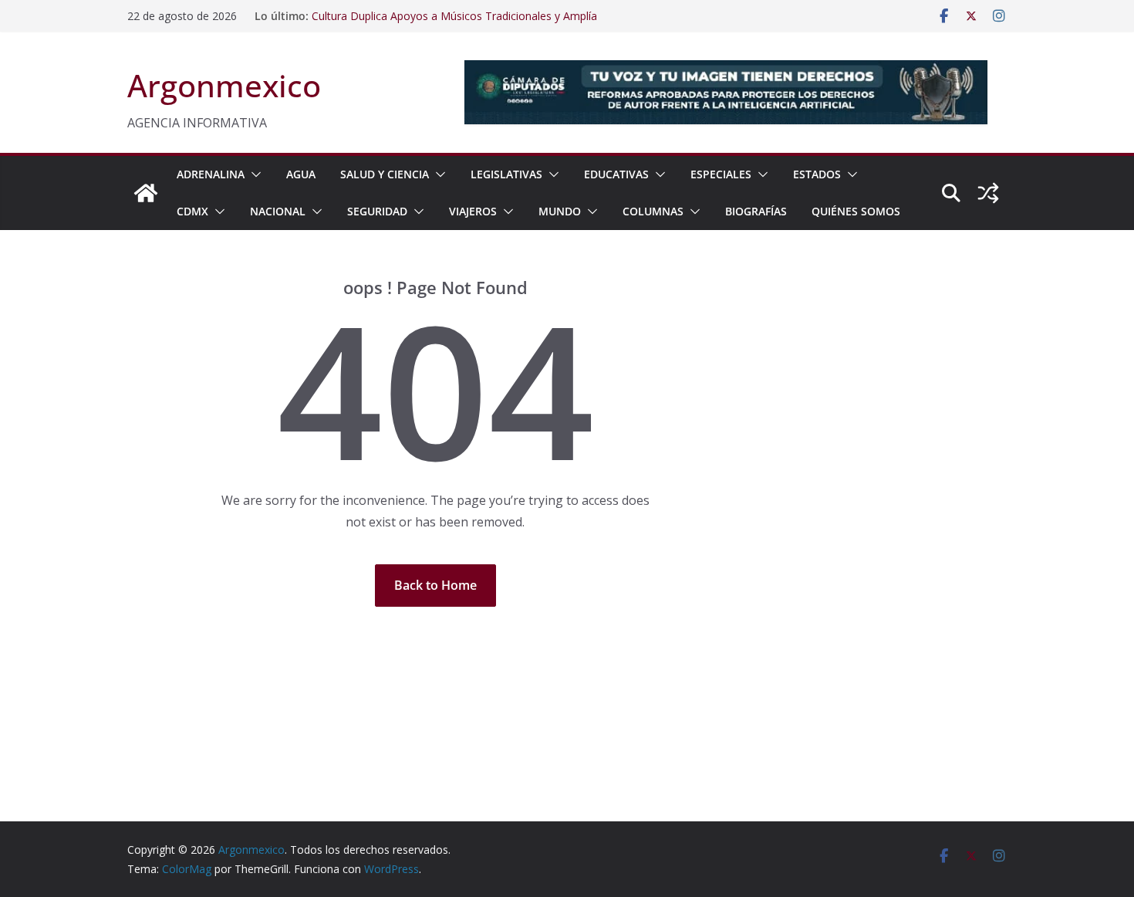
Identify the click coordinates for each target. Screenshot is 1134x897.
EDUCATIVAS (616, 174)
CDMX (192, 211)
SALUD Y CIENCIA (384, 174)
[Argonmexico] (145, 193)
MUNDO (559, 211)
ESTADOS (817, 174)
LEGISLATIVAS (506, 174)
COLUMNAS (653, 211)
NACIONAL (277, 211)
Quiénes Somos (856, 211)
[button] (253, 174)
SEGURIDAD (377, 211)
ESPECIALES (720, 174)
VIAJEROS (473, 211)
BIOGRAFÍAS (756, 211)
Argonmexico (224, 85)
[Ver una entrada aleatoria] (988, 193)
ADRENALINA (211, 174)
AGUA (301, 174)
